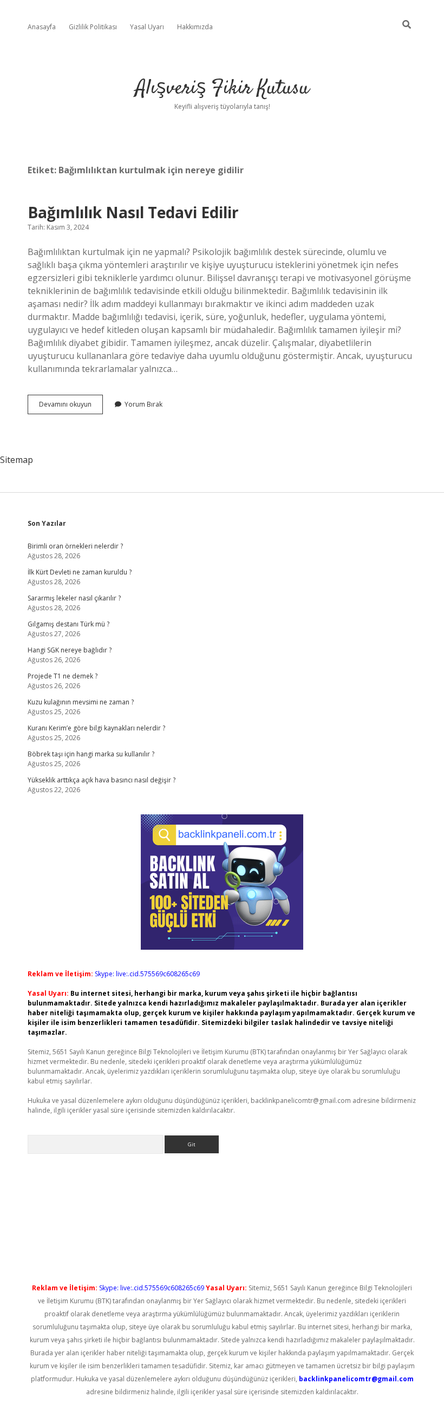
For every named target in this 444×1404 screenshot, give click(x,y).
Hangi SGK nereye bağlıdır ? (70, 650)
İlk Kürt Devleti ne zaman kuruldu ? (80, 572)
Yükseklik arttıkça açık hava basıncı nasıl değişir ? (101, 780)
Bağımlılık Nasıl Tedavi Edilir (133, 212)
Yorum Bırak (143, 404)
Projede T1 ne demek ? (62, 676)
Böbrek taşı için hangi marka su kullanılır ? (91, 754)
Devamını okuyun (71, 406)
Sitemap (16, 460)
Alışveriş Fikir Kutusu (222, 88)
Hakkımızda (195, 26)
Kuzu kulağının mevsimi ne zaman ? (81, 702)
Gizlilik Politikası (93, 26)
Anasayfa (42, 26)
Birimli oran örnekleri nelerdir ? (75, 546)
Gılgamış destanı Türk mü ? (68, 624)
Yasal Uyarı (147, 26)
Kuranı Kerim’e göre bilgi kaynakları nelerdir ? (96, 728)
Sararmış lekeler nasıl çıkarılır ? (74, 598)
